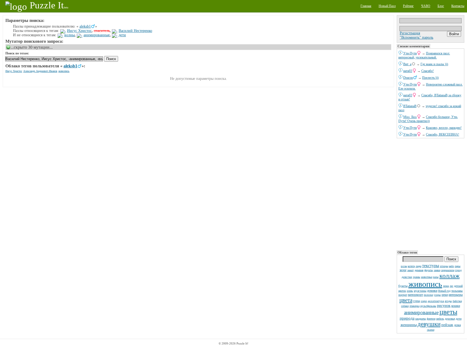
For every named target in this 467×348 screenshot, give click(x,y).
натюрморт (415, 295)
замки (437, 270)
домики (432, 291)
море (403, 270)
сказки (430, 329)
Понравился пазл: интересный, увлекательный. (424, 55)
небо (451, 266)
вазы (436, 276)
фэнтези (431, 318)
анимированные (421, 312)
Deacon (408, 78)
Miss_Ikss (410, 117)
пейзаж (447, 325)
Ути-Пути (410, 53)
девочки (407, 276)
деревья (450, 318)
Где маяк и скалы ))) (434, 64)
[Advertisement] (430, 194)
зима (446, 285)
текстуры (430, 265)
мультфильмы (428, 305)
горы (416, 301)
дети (459, 318)
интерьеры (456, 295)
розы (404, 266)
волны (69, 35)
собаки (405, 305)
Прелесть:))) (430, 78)
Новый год (444, 290)
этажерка (414, 305)
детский (458, 285)
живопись (425, 284)
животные (426, 276)
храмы (416, 276)
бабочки (457, 301)
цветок (402, 290)
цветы (448, 312)
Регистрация (410, 33)
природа (407, 318)
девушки (429, 324)
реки (445, 295)
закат (410, 270)
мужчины (420, 290)
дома (457, 325)
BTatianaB (409, 106)
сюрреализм (447, 270)
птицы (444, 266)
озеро (424, 301)
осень (410, 290)
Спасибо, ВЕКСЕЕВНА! (442, 134)
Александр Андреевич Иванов (40, 71)
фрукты (428, 270)
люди (418, 266)
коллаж (449, 275)
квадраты (420, 318)
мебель (440, 318)
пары (458, 266)
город (458, 270)
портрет (402, 294)
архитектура (436, 301)
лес (451, 285)
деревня (419, 270)
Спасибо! (427, 71)
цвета (405, 300)
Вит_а (407, 64)
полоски (428, 294)
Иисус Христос (79, 31)
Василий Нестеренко (135, 31)
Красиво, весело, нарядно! (444, 128)
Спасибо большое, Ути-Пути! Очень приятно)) (428, 119)
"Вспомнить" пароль (416, 37)
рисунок (444, 306)
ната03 (407, 71)
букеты (403, 285)
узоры (437, 294)
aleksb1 (85, 26)
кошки (455, 306)
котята (411, 266)
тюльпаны (457, 290)
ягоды (448, 301)
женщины (409, 325)
